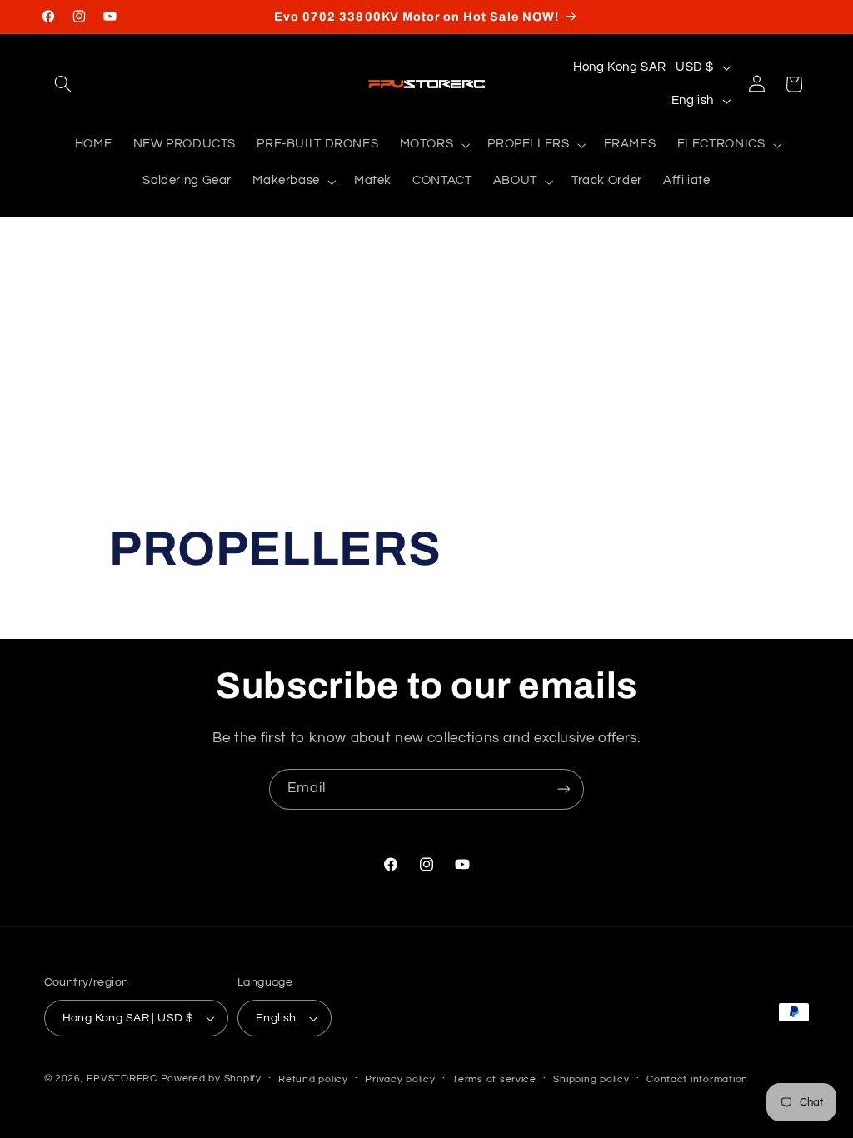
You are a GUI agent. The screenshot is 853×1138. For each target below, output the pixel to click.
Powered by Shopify (211, 1078)
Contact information (697, 1079)
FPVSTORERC (122, 1078)
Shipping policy (591, 1079)
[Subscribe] (564, 789)
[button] (63, 84)
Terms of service (494, 1079)
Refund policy (313, 1079)
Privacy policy (400, 1079)
